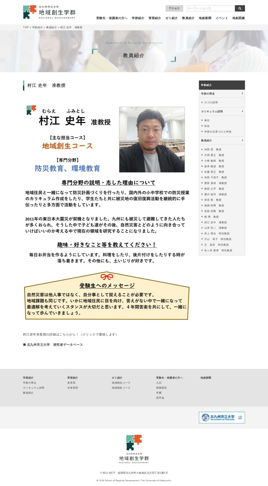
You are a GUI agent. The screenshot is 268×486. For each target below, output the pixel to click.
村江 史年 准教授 (215, 222)
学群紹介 (138, 18)
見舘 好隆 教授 (214, 211)
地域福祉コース (121, 387)
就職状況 (161, 387)
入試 (159, 382)
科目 (207, 126)
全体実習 (72, 387)
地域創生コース (121, 382)
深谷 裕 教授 (213, 199)
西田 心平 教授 (214, 188)
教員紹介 (188, 18)
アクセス (174, 8)
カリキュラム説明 (212, 111)
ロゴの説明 (211, 102)
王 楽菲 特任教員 (216, 244)
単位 (207, 120)
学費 (159, 392)
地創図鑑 (238, 18)
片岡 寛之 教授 (214, 155)
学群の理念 (208, 93)
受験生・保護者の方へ (112, 18)
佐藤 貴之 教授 (214, 171)
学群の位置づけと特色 (218, 131)
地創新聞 (205, 18)
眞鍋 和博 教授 (214, 205)
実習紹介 (155, 18)
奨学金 (160, 397)
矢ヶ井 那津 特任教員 (218, 250)
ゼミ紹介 (171, 18)
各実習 (71, 382)
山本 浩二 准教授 (215, 227)
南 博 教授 (211, 216)
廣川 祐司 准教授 (215, 194)
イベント (222, 18)
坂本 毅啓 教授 (214, 166)
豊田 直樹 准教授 (215, 183)
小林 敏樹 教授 (214, 160)
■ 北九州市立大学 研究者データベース (53, 345)
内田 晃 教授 (213, 149)
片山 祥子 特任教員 (218, 239)
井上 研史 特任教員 (217, 233)
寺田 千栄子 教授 (215, 177)
